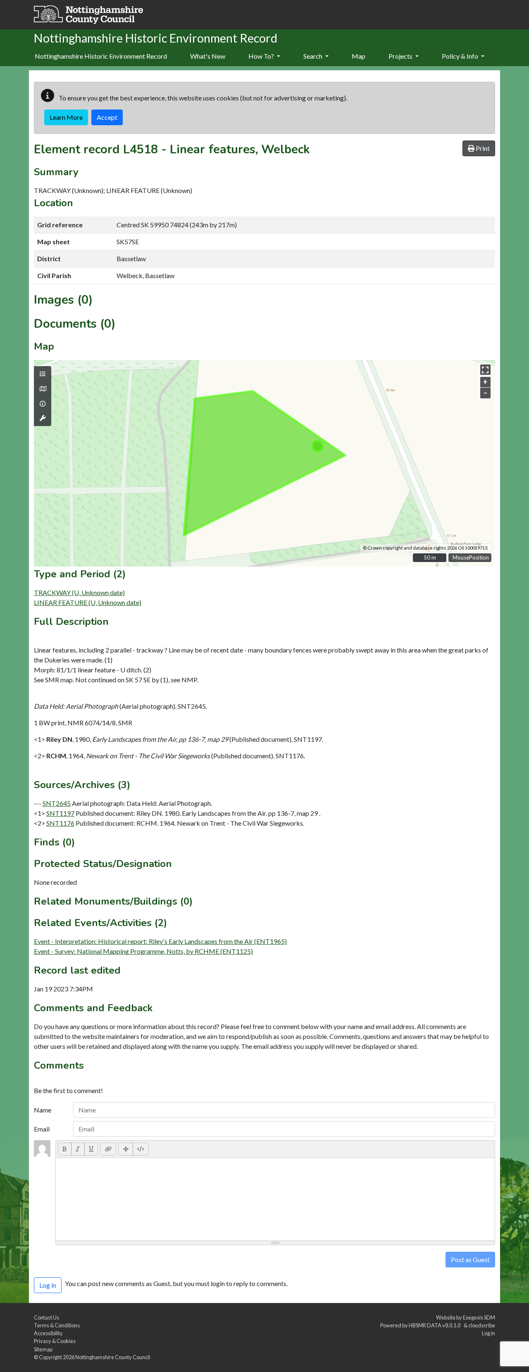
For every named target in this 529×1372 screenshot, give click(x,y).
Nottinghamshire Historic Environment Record (101, 56)
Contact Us (46, 1317)
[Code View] (141, 1149)
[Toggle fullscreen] (485, 369)
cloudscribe (481, 1325)
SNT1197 (60, 813)
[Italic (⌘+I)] (78, 1149)
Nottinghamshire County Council (112, 1357)
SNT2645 (57, 803)
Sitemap (43, 1349)
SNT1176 (60, 823)
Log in (488, 1333)
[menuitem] (208, 56)
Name (42, 1110)
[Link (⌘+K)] (108, 1149)
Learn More (66, 117)
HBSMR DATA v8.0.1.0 (435, 1325)
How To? (261, 56)
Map (358, 56)
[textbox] (275, 1199)
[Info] (42, 403)
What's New (207, 56)
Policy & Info (460, 56)
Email (42, 1129)
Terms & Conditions (57, 1325)
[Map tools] (42, 418)
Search (313, 56)
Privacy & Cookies (55, 1341)
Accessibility (48, 1333)
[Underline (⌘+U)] (91, 1149)
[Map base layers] (42, 388)
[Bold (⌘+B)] (64, 1149)
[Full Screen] (125, 1149)
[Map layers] (42, 374)
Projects (401, 56)
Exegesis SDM (479, 1317)
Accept (107, 117)
